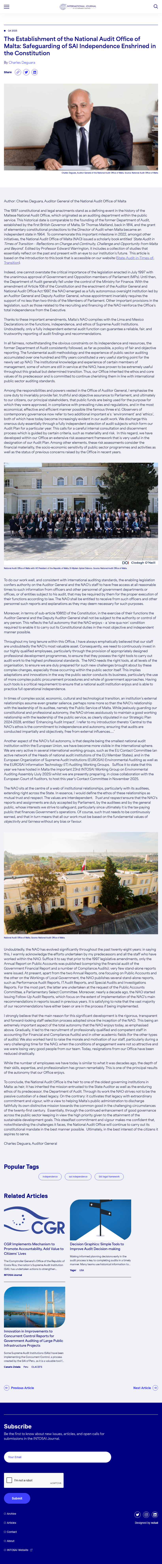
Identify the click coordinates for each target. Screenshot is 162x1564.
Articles (11, 1523)
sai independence (78, 1176)
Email (9, 1447)
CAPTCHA (13, 1468)
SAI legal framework (109, 1176)
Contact (12, 1532)
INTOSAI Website (17, 1550)
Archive (11, 1513)
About (10, 1541)
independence (50, 1176)
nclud (154, 1523)
